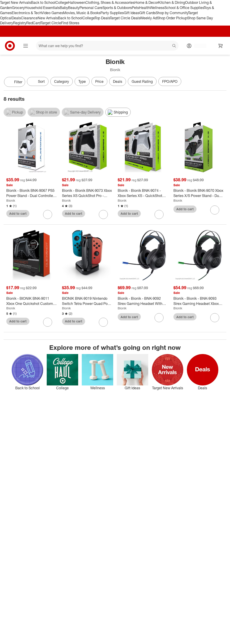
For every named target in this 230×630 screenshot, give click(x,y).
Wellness (157, 7)
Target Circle (51, 23)
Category (61, 81)
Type (82, 81)
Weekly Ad (148, 18)
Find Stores (70, 23)
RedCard (33, 23)
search (174, 46)
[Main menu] (26, 46)
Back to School (43, 2)
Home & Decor (146, 2)
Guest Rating (142, 81)
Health (144, 7)
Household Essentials (42, 7)
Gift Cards (147, 13)
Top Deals (102, 18)
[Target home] (9, 45)
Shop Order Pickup (172, 18)
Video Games (52, 13)
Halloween (76, 2)
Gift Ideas (131, 13)
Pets (135, 7)
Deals (16, 18)
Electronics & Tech (26, 13)
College (61, 2)
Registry (19, 23)
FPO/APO (169, 81)
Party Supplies (112, 13)
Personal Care (91, 7)
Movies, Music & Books (81, 13)
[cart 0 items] (221, 46)
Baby (64, 7)
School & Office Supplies (184, 7)
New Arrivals (48, 18)
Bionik (10, 200)
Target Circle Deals (125, 18)
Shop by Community (172, 13)
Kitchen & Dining (171, 2)
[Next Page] (222, 82)
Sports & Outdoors (117, 7)
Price (99, 81)
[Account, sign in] (198, 46)
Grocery (18, 7)
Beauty (74, 7)
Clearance (29, 18)
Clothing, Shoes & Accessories (110, 2)
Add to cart (18, 213)
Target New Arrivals (15, 2)
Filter (18, 82)
